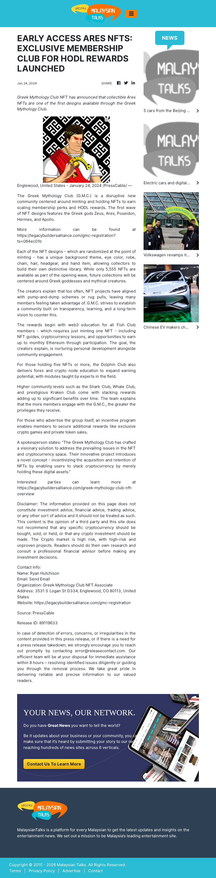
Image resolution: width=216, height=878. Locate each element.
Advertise (71, 870)
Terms (15, 870)
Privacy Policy (42, 870)
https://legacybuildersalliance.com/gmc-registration (82, 602)
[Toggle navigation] (131, 14)
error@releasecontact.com (100, 650)
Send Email (39, 578)
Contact (95, 870)
